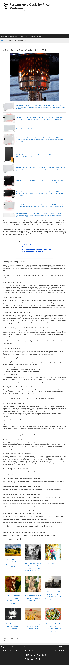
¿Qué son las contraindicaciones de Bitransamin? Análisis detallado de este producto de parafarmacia (27, 640)
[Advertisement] (34, 24)
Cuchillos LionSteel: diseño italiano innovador (13, 626)
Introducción (27, 244)
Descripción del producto (31, 247)
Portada (2, 40)
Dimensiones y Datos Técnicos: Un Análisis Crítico (37, 249)
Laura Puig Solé (9, 650)
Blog (22, 36)
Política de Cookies (34, 659)
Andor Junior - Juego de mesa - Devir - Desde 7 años (33, 626)
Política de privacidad (35, 654)
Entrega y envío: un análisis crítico (33, 251)
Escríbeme (60, 650)
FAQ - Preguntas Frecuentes (31, 254)
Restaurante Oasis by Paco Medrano (29, 6)
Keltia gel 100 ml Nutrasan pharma (12, 638)
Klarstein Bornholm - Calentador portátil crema (28, 128)
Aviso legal (30, 650)
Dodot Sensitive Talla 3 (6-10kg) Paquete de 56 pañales (33, 598)
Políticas (39, 36)
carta (27, 36)
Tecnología (6, 637)
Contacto (33, 36)
